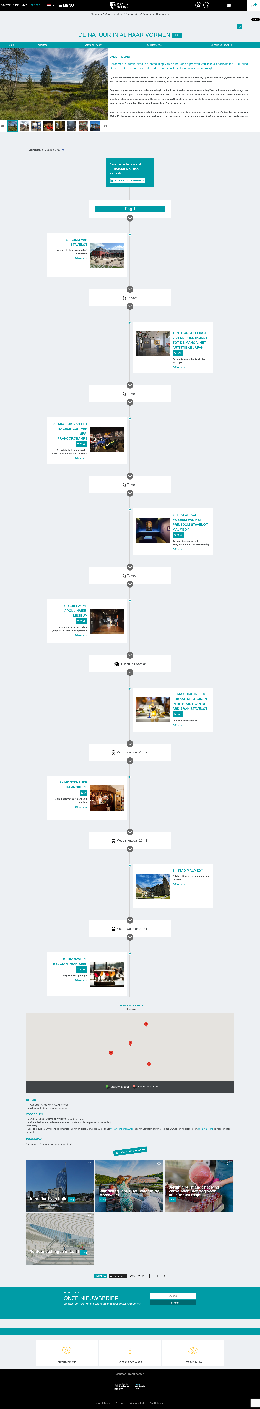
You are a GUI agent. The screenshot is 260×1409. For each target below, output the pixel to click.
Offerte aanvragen (93, 45)
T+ (163, 1276)
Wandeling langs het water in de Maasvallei (129, 1193)
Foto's (11, 45)
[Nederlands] (49, 5)
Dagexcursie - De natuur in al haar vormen (49, 1144)
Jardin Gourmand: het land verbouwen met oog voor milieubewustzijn (194, 1191)
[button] (111, 1053)
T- (158, 1276)
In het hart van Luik (48, 1199)
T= (151, 1276)
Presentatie (41, 45)
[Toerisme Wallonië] (121, 1386)
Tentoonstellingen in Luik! (54, 1252)
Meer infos (82, 258)
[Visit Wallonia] (140, 1386)
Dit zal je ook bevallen (221, 45)
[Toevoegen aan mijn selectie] (239, 26)
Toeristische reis (154, 45)
